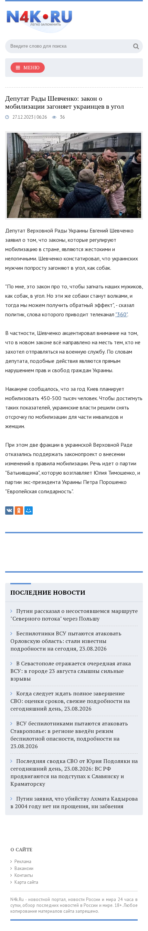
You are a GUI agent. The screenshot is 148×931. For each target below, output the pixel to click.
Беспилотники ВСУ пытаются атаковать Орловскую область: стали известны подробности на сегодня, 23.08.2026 (65, 641)
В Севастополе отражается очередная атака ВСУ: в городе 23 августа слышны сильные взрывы (70, 671)
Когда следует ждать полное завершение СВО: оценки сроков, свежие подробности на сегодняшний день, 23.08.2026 (70, 701)
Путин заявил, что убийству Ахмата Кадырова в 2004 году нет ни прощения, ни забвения (74, 802)
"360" (121, 314)
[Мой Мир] (28, 510)
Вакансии (23, 868)
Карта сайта (26, 882)
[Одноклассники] (19, 510)
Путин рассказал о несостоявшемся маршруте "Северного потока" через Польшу (74, 614)
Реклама (22, 861)
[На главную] (56, 18)
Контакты (23, 875)
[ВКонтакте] (9, 510)
